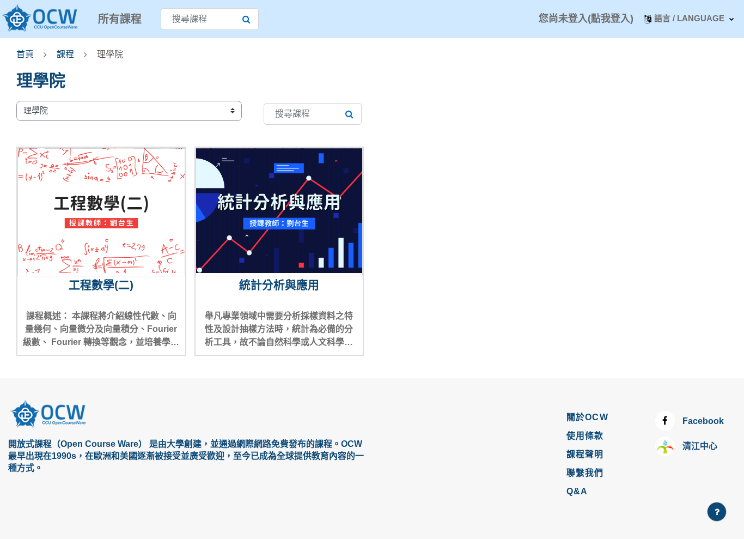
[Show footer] (717, 512)
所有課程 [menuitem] (120, 19)
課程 (65, 54)
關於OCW (587, 417)
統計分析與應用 (279, 284)
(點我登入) (610, 18)
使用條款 (585, 435)
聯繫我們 (585, 472)
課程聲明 (585, 454)
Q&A (577, 491)
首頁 (25, 54)
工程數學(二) (101, 284)
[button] (688, 19)
